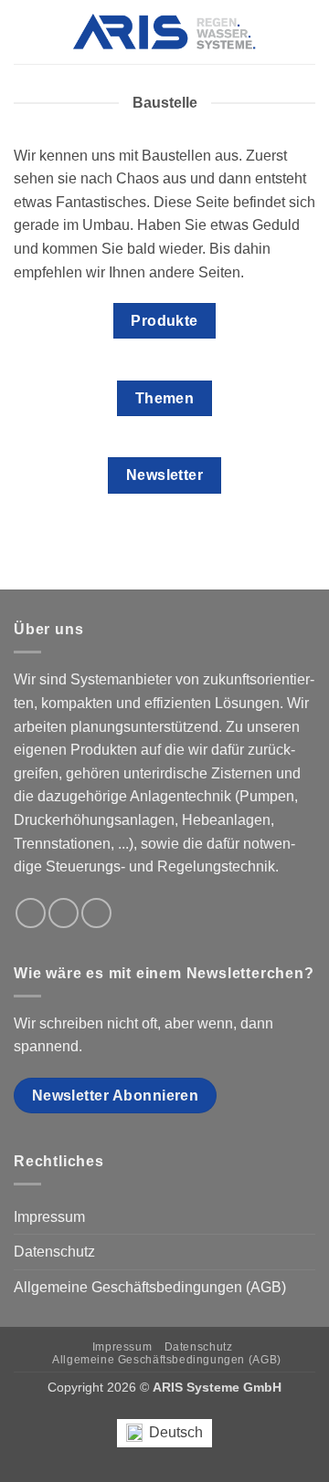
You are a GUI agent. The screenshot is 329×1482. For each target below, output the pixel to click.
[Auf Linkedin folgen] (96, 913)
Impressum (49, 1217)
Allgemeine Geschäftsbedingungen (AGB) (150, 1287)
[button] (25, 31)
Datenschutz (54, 1251)
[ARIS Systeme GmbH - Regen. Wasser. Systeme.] (164, 32)
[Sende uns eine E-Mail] (31, 913)
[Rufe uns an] (63, 913)
